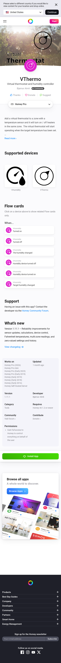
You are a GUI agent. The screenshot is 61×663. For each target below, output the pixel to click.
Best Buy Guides (10, 596)
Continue (52, 12)
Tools (7, 408)
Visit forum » (10, 419)
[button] (23, 12)
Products (6, 592)
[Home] (30, 21)
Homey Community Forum (35, 310)
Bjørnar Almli (38, 397)
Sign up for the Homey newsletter (30, 634)
